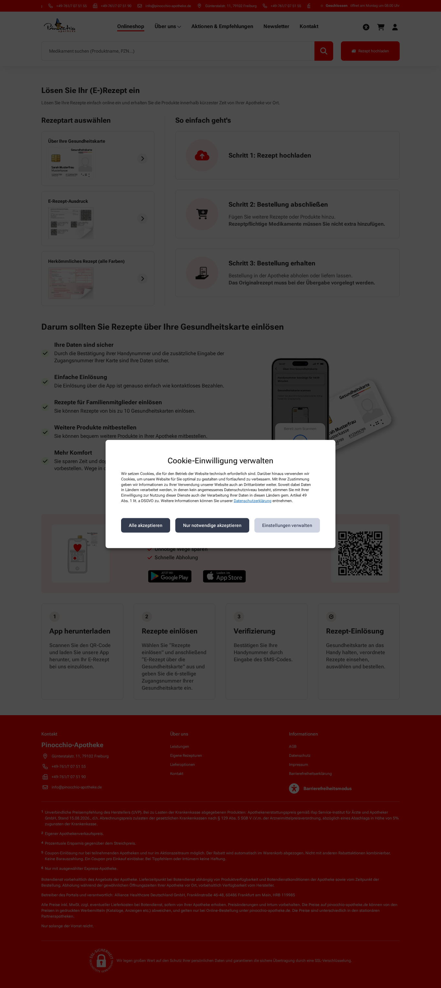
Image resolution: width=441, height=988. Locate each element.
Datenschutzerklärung (253, 501)
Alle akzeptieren (145, 525)
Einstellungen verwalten (287, 525)
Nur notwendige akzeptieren (212, 525)
